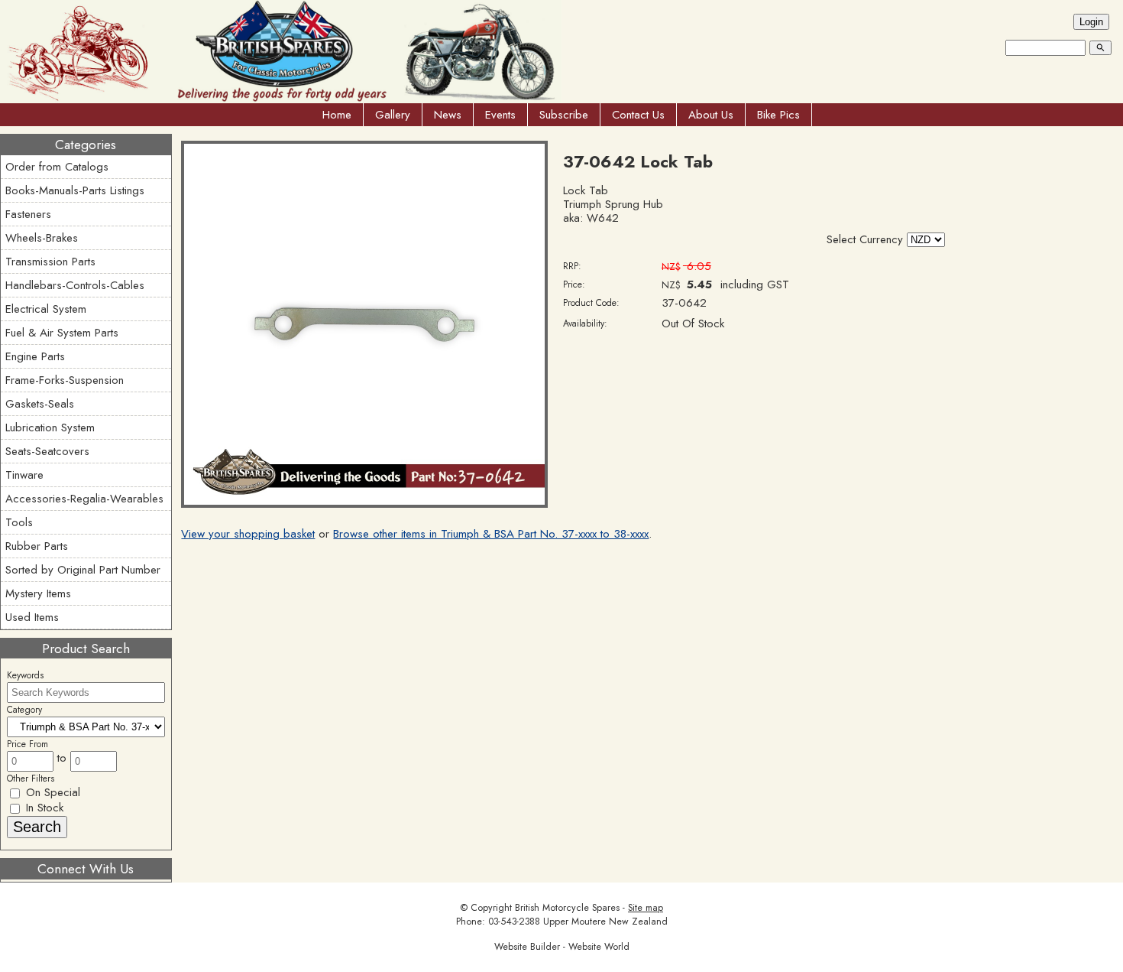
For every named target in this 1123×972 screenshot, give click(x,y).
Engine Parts (35, 356)
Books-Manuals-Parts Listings (74, 190)
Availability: (585, 323)
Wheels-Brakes (41, 237)
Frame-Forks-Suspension (64, 380)
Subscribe (563, 114)
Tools (19, 522)
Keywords (25, 675)
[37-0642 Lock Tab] (364, 504)
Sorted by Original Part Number (82, 569)
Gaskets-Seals (39, 403)
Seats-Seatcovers (47, 451)
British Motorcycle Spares (567, 908)
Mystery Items (38, 593)
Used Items (32, 617)
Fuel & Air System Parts (61, 332)
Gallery (392, 114)
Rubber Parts (36, 546)
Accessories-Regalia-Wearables (84, 498)
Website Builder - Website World (561, 947)
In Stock (42, 807)
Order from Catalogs (56, 166)
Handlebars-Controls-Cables (74, 285)
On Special (51, 792)
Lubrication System (50, 427)
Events (500, 114)
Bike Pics (778, 114)
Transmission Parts (50, 261)
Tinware (24, 474)
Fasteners (28, 214)
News (447, 114)
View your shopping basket (248, 533)
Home (336, 114)
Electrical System (45, 309)
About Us (710, 114)
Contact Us (638, 114)
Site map (645, 908)
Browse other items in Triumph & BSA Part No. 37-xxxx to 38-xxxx (491, 533)
